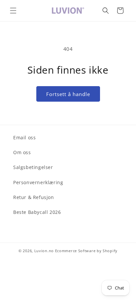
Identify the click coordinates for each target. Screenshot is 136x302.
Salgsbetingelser (33, 167)
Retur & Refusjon (33, 197)
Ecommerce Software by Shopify (86, 250)
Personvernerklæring (38, 182)
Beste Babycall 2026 (37, 212)
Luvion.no (44, 250)
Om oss (22, 152)
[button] (13, 10)
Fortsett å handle (68, 94)
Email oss (24, 137)
